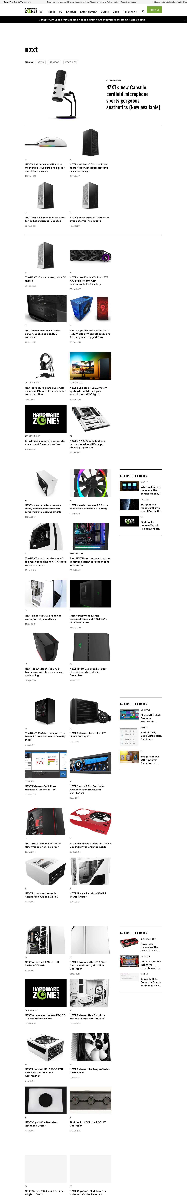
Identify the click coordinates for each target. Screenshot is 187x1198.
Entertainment (88, 11)
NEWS (41, 62)
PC (60, 11)
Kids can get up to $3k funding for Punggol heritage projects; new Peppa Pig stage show (143, 2)
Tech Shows (130, 11)
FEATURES (70, 62)
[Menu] (41, 12)
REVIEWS (54, 62)
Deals (116, 11)
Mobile (51, 11)
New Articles (76, 383)
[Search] (143, 11)
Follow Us (154, 9)
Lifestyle (71, 11)
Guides (105, 11)
